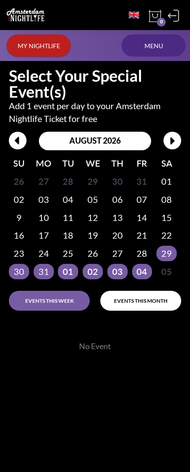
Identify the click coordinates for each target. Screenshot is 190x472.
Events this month (140, 300)
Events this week (49, 300)
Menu (153, 45)
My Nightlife (39, 45)
